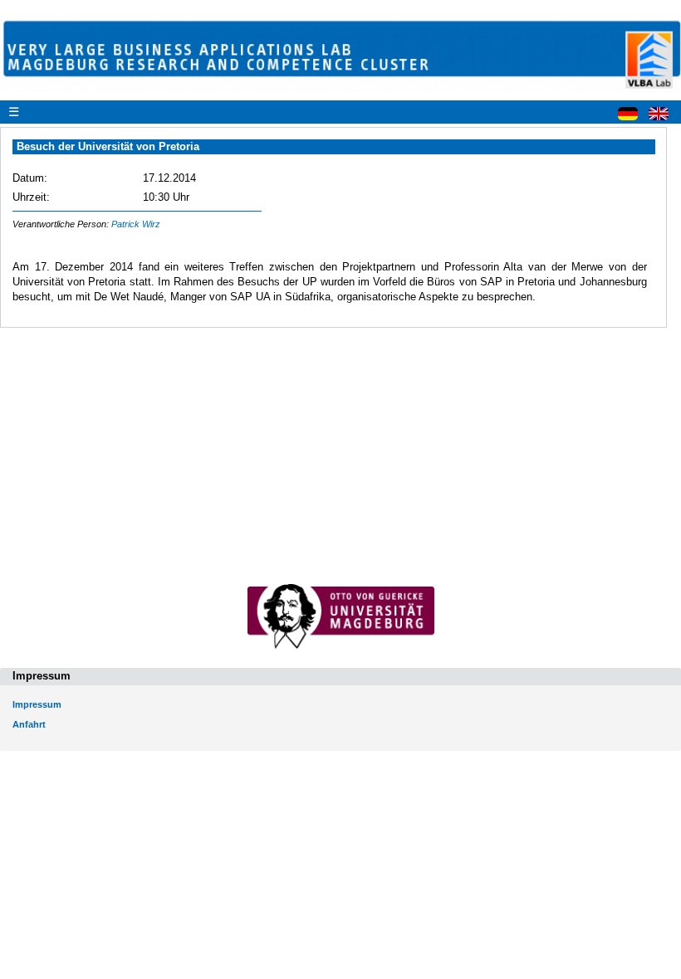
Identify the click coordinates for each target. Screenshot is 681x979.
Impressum (36, 704)
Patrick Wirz (135, 224)
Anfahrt (29, 724)
